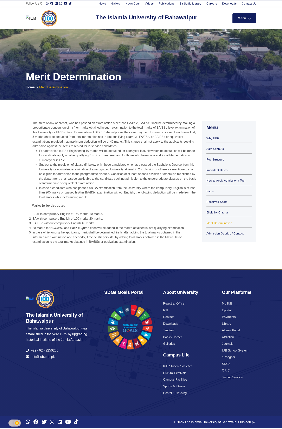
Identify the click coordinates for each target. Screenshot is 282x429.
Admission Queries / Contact (225, 233)
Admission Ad (215, 148)
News (102, 3)
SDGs (226, 364)
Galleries (169, 343)
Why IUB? (212, 138)
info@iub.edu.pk (42, 357)
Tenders (168, 330)
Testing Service (232, 377)
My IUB (227, 303)
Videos (149, 3)
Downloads (229, 3)
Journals (227, 343)
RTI (165, 310)
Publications (166, 3)
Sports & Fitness (174, 386)
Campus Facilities (175, 379)
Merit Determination (219, 223)
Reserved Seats (216, 201)
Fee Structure (215, 159)
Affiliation (228, 337)
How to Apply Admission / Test (225, 180)
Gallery (115, 3)
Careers (211, 3)
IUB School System (235, 350)
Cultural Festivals (174, 373)
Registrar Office (173, 303)
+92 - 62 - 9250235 (43, 350)
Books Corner (172, 337)
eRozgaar (228, 357)
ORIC (226, 370)
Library (226, 323)
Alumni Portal (231, 330)
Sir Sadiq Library (190, 3)
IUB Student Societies (178, 366)
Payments (229, 317)
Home (30, 87)
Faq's (210, 191)
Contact (168, 317)
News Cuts (133, 3)
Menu (242, 18)
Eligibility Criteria (217, 212)
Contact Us (249, 3)
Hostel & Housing (175, 393)
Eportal (226, 310)
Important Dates (216, 170)
